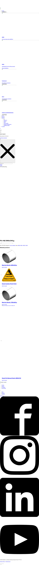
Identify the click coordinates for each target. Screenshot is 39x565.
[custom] (19, 435)
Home (3, 10)
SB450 (19, 245)
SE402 (27, 245)
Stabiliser (14, 245)
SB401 (24, 245)
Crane (1, 165)
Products (3, 387)
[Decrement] (0, 243)
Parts (3, 115)
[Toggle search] (0, 139)
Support (3, 116)
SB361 (21, 245)
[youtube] (19, 558)
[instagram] (19, 474)
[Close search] (7, 151)
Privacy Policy (2, 561)
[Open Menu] (0, 383)
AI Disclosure (8, 561)
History (3, 393)
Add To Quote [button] (4, 267)
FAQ (2, 391)
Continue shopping (3, 137)
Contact (3, 126)
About (3, 117)
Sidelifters (4, 11)
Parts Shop (4, 388)
